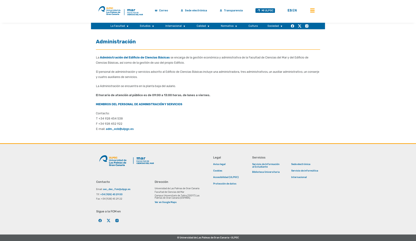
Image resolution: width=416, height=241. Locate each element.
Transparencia (233, 10)
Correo (163, 10)
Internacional (173, 25)
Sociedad (273, 25)
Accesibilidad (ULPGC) (226, 177)
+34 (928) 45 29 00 (111, 194)
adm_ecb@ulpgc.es (120, 129)
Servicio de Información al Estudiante (266, 165)
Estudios (145, 25)
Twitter (298, 25)
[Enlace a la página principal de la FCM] (150, 164)
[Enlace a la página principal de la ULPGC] (114, 164)
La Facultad (117, 25)
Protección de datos (224, 184)
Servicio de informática (304, 171)
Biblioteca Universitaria (266, 172)
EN (294, 10)
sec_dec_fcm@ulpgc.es (116, 189)
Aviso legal (219, 164)
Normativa (227, 25)
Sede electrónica (196, 10)
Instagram (305, 25)
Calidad (201, 25)
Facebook (291, 25)
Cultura (253, 25)
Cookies (217, 171)
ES (290, 10)
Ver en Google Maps (166, 202)
